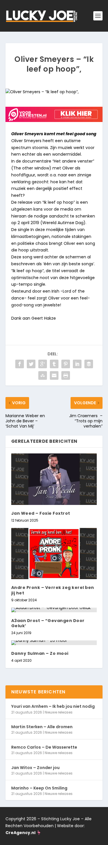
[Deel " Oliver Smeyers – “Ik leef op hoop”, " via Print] (65, 375)
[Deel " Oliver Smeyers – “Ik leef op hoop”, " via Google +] (42, 364)
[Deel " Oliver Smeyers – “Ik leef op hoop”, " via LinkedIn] (77, 364)
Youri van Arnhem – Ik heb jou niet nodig (53, 706)
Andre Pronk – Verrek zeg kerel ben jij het (52, 590)
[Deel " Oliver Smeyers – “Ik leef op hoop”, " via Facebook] (19, 364)
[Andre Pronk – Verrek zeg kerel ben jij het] (54, 553)
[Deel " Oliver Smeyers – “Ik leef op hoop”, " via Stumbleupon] (42, 375)
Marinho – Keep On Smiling (39, 788)
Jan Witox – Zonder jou (35, 767)
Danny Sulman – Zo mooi (40, 653)
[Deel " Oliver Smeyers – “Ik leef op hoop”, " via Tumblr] (54, 364)
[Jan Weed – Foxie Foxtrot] (54, 479)
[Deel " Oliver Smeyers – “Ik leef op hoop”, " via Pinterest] (65, 364)
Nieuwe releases (59, 712)
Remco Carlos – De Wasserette (44, 747)
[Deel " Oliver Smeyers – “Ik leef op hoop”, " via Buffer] (88, 364)
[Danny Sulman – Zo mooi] (54, 642)
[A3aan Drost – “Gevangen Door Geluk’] (54, 610)
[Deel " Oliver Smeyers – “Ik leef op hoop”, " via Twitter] (31, 364)
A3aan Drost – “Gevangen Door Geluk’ (48, 623)
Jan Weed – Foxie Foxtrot (40, 513)
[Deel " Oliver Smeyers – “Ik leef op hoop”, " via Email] (54, 375)
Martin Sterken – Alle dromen (42, 727)
